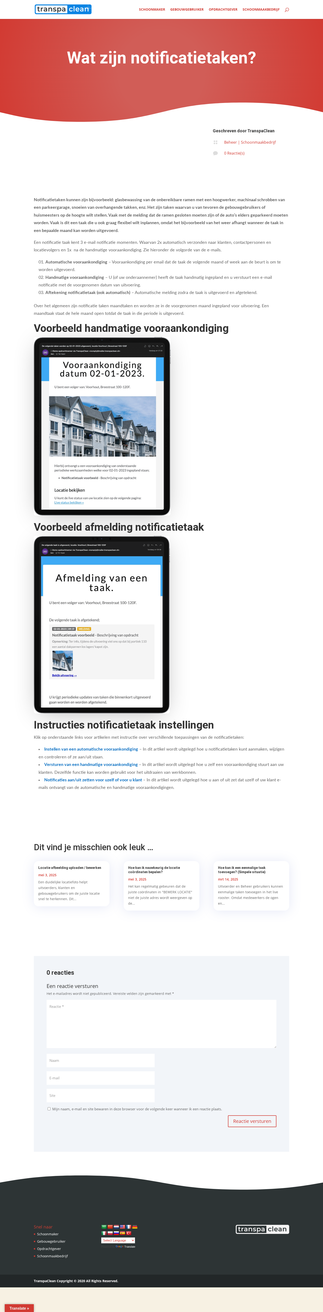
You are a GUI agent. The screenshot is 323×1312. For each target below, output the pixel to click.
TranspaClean (261, 130)
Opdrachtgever (223, 10)
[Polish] (110, 1233)
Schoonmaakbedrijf (261, 10)
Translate (129, 1246)
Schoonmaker (152, 10)
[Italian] (104, 1233)
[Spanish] (122, 1233)
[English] (122, 1227)
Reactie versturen (252, 1121)
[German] (135, 1227)
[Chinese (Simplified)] (110, 1227)
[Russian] (116, 1233)
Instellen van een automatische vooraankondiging (91, 749)
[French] (128, 1227)
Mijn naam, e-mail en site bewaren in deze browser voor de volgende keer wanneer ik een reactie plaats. (137, 1109)
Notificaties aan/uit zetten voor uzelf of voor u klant (93, 780)
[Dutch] (116, 1227)
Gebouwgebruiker (187, 10)
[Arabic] (104, 1227)
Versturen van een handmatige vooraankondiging (91, 765)
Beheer (230, 142)
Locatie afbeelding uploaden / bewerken (69, 868)
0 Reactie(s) (234, 153)
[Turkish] (128, 1233)
